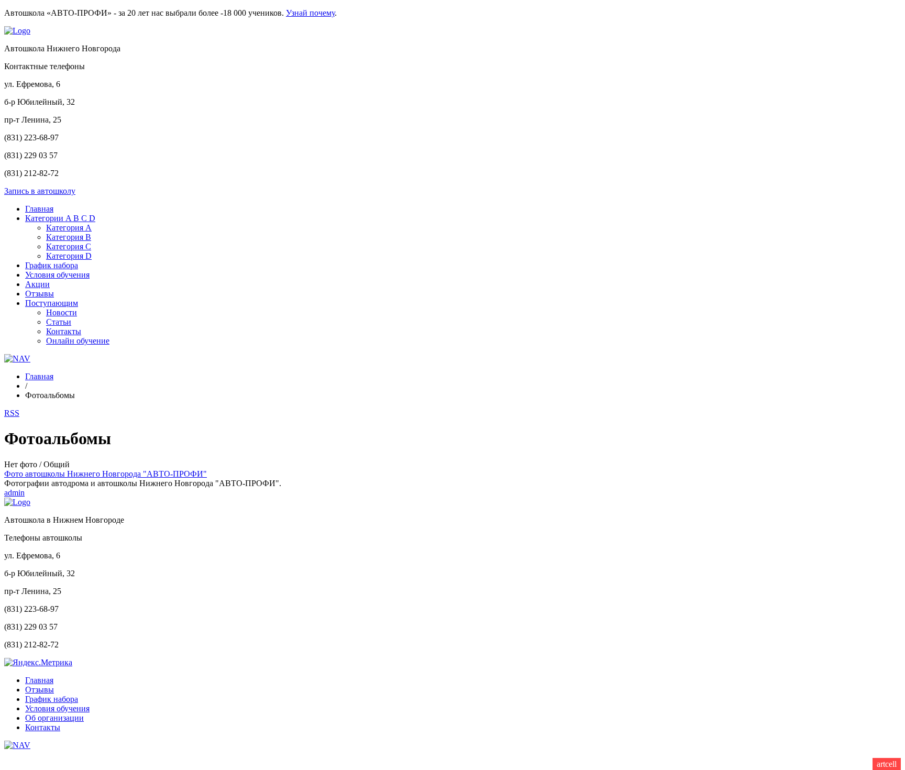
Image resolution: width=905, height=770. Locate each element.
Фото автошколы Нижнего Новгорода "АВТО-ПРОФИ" (105, 473)
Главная (39, 376)
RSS (11, 413)
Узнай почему (310, 12)
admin (14, 492)
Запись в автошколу (39, 190)
